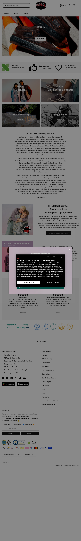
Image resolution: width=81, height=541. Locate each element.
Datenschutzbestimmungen (55, 257)
